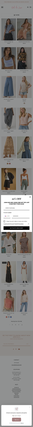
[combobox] (7, 216)
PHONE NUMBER (7, 212)
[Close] (30, 197)
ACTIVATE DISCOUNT (16, 228)
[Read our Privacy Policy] (28, 224)
